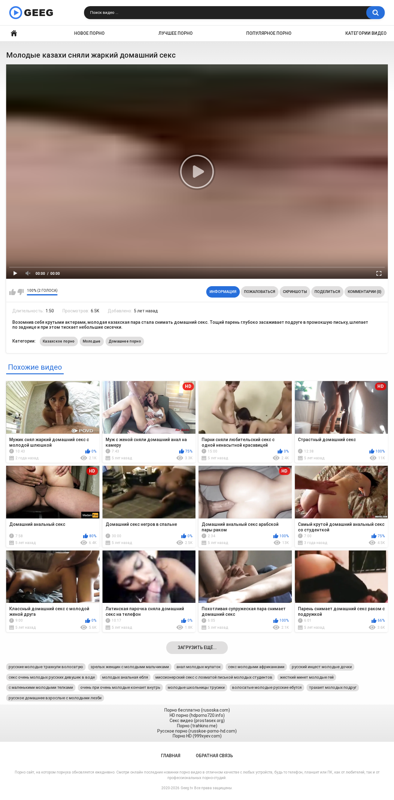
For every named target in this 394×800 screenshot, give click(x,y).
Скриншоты (295, 292)
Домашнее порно (125, 341)
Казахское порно (59, 341)
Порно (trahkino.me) (197, 725)
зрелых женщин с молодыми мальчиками (129, 666)
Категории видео (366, 33)
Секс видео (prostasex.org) (197, 720)
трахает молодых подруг (332, 687)
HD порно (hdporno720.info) (197, 715)
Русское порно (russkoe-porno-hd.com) (197, 731)
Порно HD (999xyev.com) (197, 735)
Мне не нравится (20, 292)
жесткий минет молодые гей (307, 677)
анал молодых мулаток (198, 666)
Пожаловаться (259, 292)
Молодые (92, 341)
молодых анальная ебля (125, 677)
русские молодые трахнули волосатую (46, 666)
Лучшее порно (176, 33)
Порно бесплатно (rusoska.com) (197, 710)
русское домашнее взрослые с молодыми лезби (55, 698)
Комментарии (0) (364, 292)
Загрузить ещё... (197, 647)
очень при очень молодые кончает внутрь (120, 687)
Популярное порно (268, 33)
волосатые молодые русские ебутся (267, 687)
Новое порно (89, 33)
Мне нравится (12, 292)
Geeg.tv (187, 788)
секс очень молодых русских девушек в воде (52, 677)
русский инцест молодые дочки (322, 666)
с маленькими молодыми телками (41, 687)
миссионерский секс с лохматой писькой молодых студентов (213, 677)
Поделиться (327, 292)
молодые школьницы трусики (196, 687)
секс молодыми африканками (256, 666)
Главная (14, 33)
